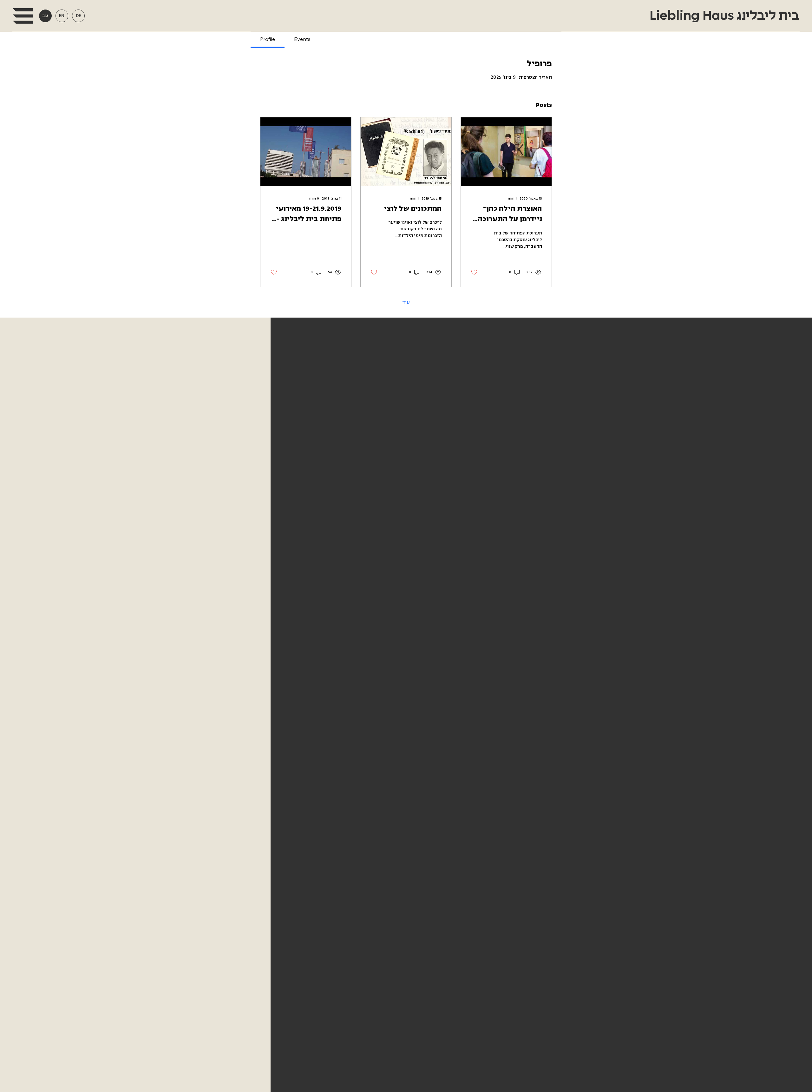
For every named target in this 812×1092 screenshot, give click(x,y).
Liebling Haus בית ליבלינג (723, 16)
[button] (23, 16)
